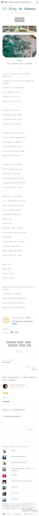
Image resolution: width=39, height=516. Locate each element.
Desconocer (15, 499)
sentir (22, 345)
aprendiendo (11, 342)
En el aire (15, 493)
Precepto (14, 475)
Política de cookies (26, 508)
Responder (6, 401)
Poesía (19, 60)
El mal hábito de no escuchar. (22, 481)
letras (20, 342)
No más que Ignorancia (19, 462)
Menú (20, 19)
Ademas (19, 68)
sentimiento (13, 345)
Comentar (30, 429)
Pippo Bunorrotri (18, 385)
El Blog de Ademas (19, 9)
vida (28, 345)
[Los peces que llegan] (19, 46)
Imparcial (15, 487)
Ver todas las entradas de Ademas (22, 322)
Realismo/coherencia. (19, 456)
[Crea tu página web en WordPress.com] (19, 2)
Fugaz (13, 450)
